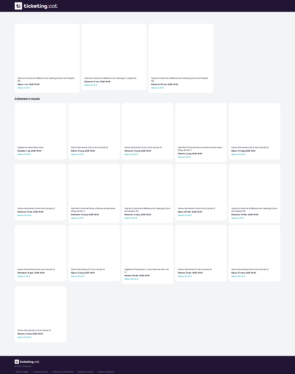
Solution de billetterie (106, 372)
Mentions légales (22, 372)
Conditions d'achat (40, 372)
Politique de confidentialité (62, 372)
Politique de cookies (85, 372)
